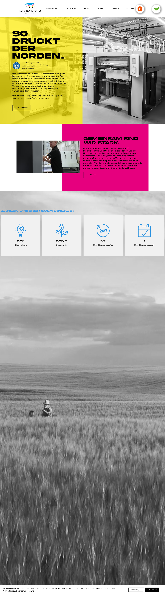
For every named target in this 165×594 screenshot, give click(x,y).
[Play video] (48, 157)
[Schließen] (161, 589)
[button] (156, 9)
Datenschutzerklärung (25, 590)
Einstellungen (136, 589)
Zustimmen (152, 589)
